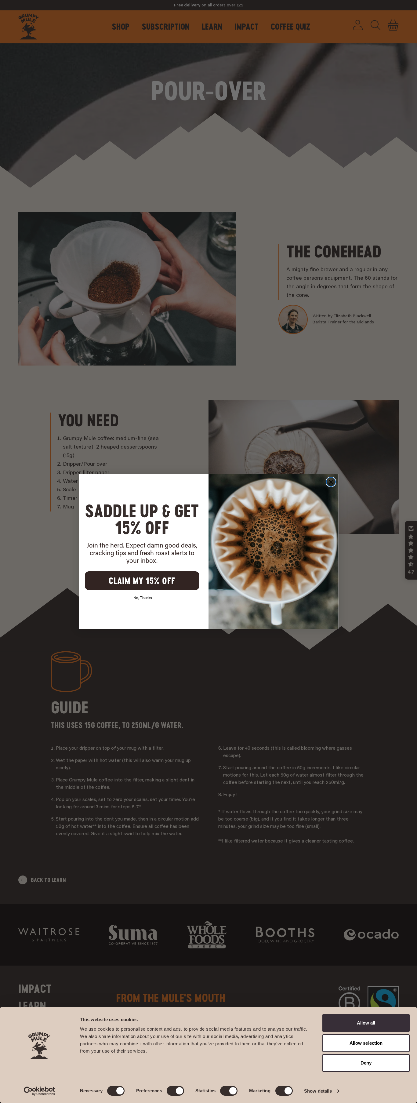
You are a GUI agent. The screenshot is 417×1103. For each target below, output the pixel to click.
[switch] (175, 1091)
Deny (366, 1062)
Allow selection (366, 1043)
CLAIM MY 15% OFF (142, 581)
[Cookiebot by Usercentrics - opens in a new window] (39, 1091)
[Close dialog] (330, 481)
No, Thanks (142, 598)
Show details (318, 1091)
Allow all (366, 1022)
